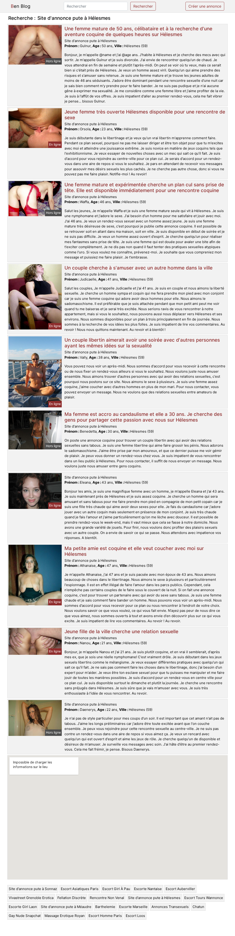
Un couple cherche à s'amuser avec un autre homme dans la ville (138, 268)
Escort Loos (135, 915)
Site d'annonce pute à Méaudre (66, 907)
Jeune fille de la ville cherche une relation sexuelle (121, 631)
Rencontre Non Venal (107, 898)
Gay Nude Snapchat (25, 915)
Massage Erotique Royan (65, 915)
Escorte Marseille (133, 907)
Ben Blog (20, 6)
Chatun (198, 907)
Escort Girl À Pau (116, 889)
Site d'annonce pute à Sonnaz (33, 889)
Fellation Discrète (71, 898)
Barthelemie (105, 907)
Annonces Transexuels (170, 907)
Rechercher (143, 6)
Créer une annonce (204, 6)
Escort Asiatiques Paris (79, 889)
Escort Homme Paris (105, 915)
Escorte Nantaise (148, 889)
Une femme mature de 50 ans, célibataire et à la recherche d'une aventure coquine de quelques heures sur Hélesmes (138, 31)
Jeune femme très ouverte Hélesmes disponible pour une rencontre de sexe (144, 114)
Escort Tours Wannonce (203, 898)
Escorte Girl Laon (23, 907)
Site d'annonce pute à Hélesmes (154, 898)
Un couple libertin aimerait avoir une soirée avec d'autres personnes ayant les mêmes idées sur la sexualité (142, 343)
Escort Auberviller (180, 889)
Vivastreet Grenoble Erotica (31, 898)
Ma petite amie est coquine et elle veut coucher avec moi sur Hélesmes (134, 551)
